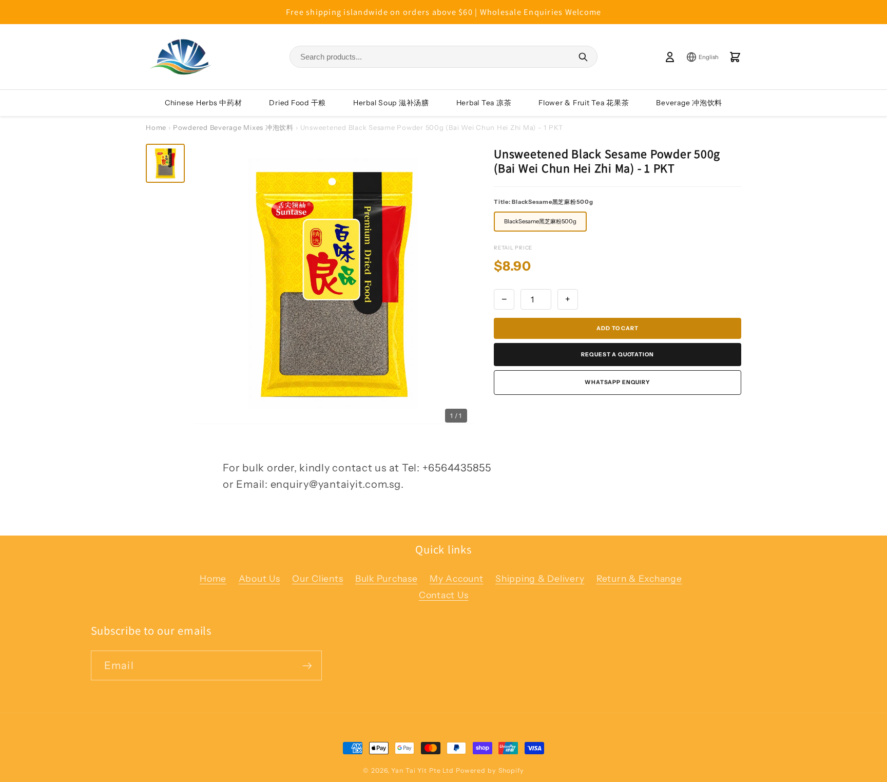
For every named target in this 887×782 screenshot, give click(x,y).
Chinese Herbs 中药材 (203, 102)
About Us (259, 578)
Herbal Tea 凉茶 (484, 102)
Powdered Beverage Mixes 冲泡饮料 (233, 127)
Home (156, 127)
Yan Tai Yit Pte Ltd (422, 770)
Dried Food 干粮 (297, 102)
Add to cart (617, 328)
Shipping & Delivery (539, 578)
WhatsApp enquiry (617, 382)
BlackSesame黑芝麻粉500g (540, 221)
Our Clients (317, 578)
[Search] (583, 57)
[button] (165, 163)
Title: (543, 201)
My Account (457, 578)
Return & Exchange (639, 578)
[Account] (670, 57)
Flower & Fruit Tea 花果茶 (583, 102)
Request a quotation (617, 354)
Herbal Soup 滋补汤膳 (391, 102)
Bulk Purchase (386, 578)
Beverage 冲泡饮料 (689, 102)
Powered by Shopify (490, 770)
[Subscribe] (307, 665)
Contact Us (444, 594)
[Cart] (735, 57)
